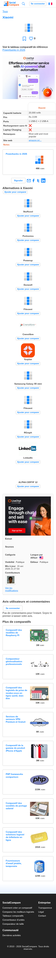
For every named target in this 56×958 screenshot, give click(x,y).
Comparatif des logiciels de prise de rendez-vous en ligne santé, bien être (16, 693)
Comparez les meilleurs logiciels (18, 912)
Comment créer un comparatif (17, 908)
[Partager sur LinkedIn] (43, 180)
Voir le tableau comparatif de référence (25, 47)
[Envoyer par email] (29, 180)
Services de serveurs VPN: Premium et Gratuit (16, 719)
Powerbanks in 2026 (13, 50)
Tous (5, 11)
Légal (41, 912)
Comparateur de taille (13, 924)
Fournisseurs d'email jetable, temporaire (14, 863)
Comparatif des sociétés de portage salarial (16, 806)
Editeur (34, 562)
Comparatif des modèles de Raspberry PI (14, 633)
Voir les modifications (11, 589)
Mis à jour (10, 566)
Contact (42, 915)
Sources (9, 546)
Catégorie (10, 554)
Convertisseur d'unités (13, 920)
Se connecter (38, 4)
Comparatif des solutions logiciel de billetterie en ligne (15, 836)
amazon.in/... (35, 140)
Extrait (8, 538)
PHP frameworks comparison (14, 775)
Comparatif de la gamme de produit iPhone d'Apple (15, 748)
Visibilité (9, 562)
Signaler (18, 180)
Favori (24, 38)
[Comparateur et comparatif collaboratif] (11, 4)
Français (50, 4)
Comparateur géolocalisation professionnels (14, 661)
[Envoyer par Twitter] (38, 180)
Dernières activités (11, 935)
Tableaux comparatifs (12, 915)
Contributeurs (12, 572)
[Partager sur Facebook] (33, 180)
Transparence (45, 908)
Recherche (23, 3)
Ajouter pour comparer (15, 192)
